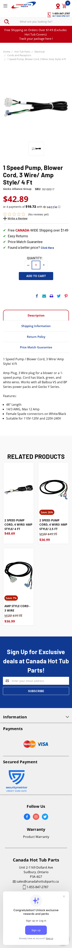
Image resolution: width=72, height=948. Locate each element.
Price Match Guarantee (36, 347)
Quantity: (34, 258)
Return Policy (36, 337)
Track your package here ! (36, 38)
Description (36, 315)
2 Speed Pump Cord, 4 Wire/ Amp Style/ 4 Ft (18, 524)
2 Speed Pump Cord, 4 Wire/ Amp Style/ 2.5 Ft (53, 524)
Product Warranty (36, 837)
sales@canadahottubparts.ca (38, 881)
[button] (36, 207)
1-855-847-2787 (37, 887)
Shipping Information (36, 326)
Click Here (47, 247)
